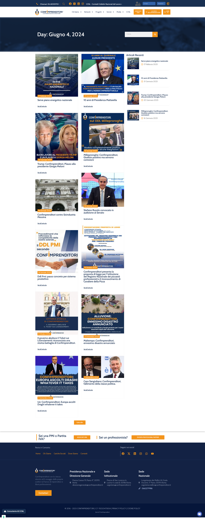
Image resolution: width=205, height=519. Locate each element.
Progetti (99, 12)
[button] (80, 422)
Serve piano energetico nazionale (54, 100)
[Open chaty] (199, 514)
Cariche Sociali (60, 454)
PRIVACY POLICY (119, 508)
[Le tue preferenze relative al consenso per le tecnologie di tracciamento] (4, 517)
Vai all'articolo (42, 106)
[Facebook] (123, 453)
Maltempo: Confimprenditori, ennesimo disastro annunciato (99, 342)
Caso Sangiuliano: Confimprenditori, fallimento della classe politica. (102, 382)
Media (119, 12)
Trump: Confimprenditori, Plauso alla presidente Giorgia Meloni (56, 165)
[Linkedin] (135, 453)
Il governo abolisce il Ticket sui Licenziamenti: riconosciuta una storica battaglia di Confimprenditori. (56, 340)
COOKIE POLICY (133, 508)
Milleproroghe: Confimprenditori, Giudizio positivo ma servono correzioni (101, 157)
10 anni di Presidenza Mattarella (100, 100)
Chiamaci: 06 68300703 (49, 4)
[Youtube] (152, 453)
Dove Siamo (73, 454)
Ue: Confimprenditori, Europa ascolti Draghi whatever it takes (56, 403)
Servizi (109, 12)
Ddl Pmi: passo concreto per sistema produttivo (56, 277)
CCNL (128, 12)
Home (38, 454)
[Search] (155, 34)
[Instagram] (140, 453)
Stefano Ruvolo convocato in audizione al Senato (99, 211)
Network (87, 12)
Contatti (84, 454)
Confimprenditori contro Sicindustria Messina (56, 216)
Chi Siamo (75, 12)
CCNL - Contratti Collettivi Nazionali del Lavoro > (104, 4)
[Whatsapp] (146, 453)
